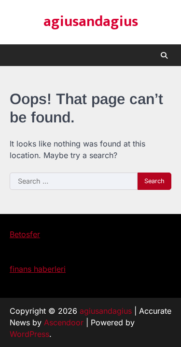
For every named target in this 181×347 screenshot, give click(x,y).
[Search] (164, 55)
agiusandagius (90, 21)
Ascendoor (64, 322)
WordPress (29, 334)
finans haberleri (38, 269)
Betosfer (25, 234)
